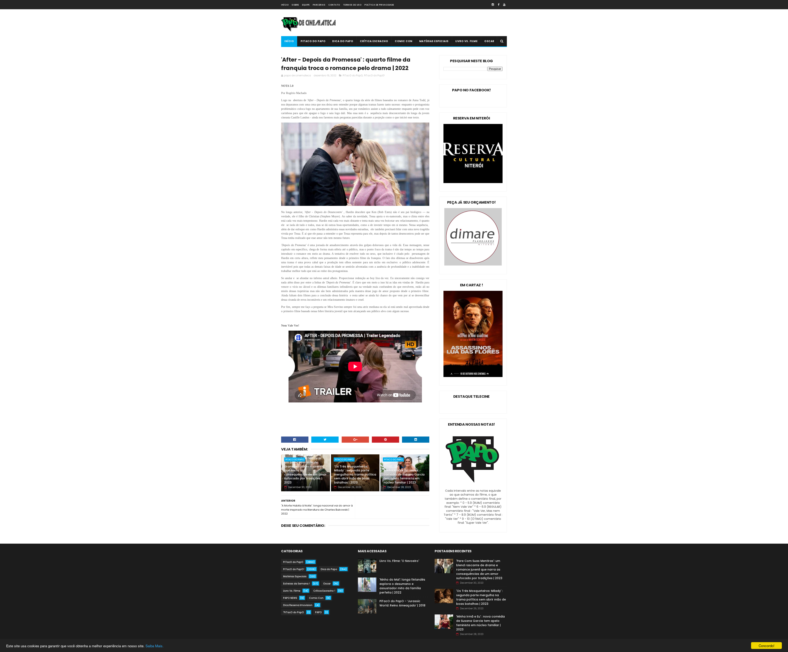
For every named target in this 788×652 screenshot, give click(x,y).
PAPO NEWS (290, 598)
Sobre (295, 4)
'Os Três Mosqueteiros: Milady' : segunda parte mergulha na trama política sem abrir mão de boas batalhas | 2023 (355, 474)
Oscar (489, 41)
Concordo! (766, 645)
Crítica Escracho (374, 41)
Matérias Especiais (434, 41)
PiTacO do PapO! (374, 75)
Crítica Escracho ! (324, 590)
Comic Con (403, 41)
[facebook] (498, 4)
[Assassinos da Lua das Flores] (473, 376)
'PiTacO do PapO (293, 612)
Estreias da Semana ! (296, 583)
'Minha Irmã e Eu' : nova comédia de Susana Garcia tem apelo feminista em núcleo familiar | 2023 (404, 476)
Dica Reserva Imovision (297, 605)
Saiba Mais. (154, 645)
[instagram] (492, 4)
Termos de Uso (352, 4)
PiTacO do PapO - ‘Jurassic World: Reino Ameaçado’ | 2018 (402, 603)
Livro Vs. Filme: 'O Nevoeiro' (399, 561)
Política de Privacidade (379, 4)
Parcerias (319, 4)
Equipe (306, 4)
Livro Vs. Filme (466, 41)
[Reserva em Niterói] (473, 182)
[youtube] (504, 4)
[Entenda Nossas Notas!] (473, 487)
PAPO (318, 612)
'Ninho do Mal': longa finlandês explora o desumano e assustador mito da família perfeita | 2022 (402, 586)
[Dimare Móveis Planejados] (473, 264)
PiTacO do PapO (313, 41)
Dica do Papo (342, 41)
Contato (334, 4)
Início (285, 4)
